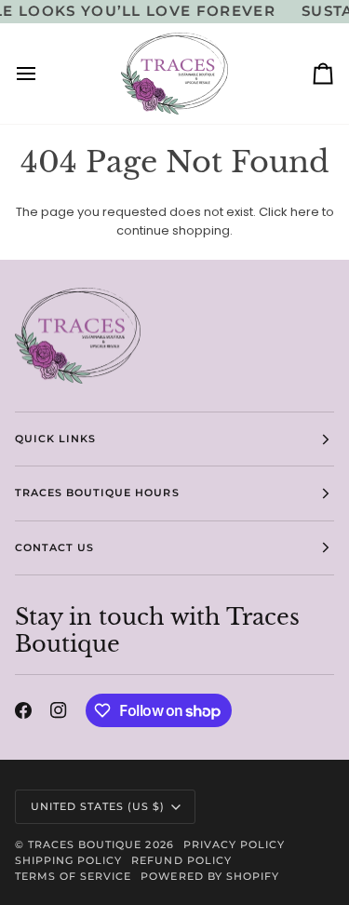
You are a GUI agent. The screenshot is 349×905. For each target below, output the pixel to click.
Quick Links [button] (55, 438)
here (304, 212)
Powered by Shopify (209, 876)
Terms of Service (73, 876)
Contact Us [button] (54, 547)
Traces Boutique (84, 844)
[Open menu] (43, 73)
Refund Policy (181, 860)
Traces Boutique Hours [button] (97, 492)
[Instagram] (58, 710)
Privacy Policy (234, 844)
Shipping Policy (68, 860)
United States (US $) (98, 806)
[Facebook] (23, 710)
